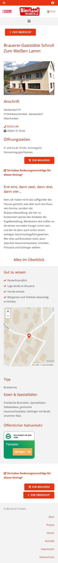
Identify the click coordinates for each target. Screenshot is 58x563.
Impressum (47, 549)
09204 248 (12, 126)
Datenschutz (46, 557)
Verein (50, 533)
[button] (4, 3)
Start (51, 517)
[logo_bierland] (7, 11)
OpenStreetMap (48, 365)
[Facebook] (53, 3)
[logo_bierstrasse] (51, 11)
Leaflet (36, 365)
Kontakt (49, 541)
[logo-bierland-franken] (29, 11)
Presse (50, 525)
